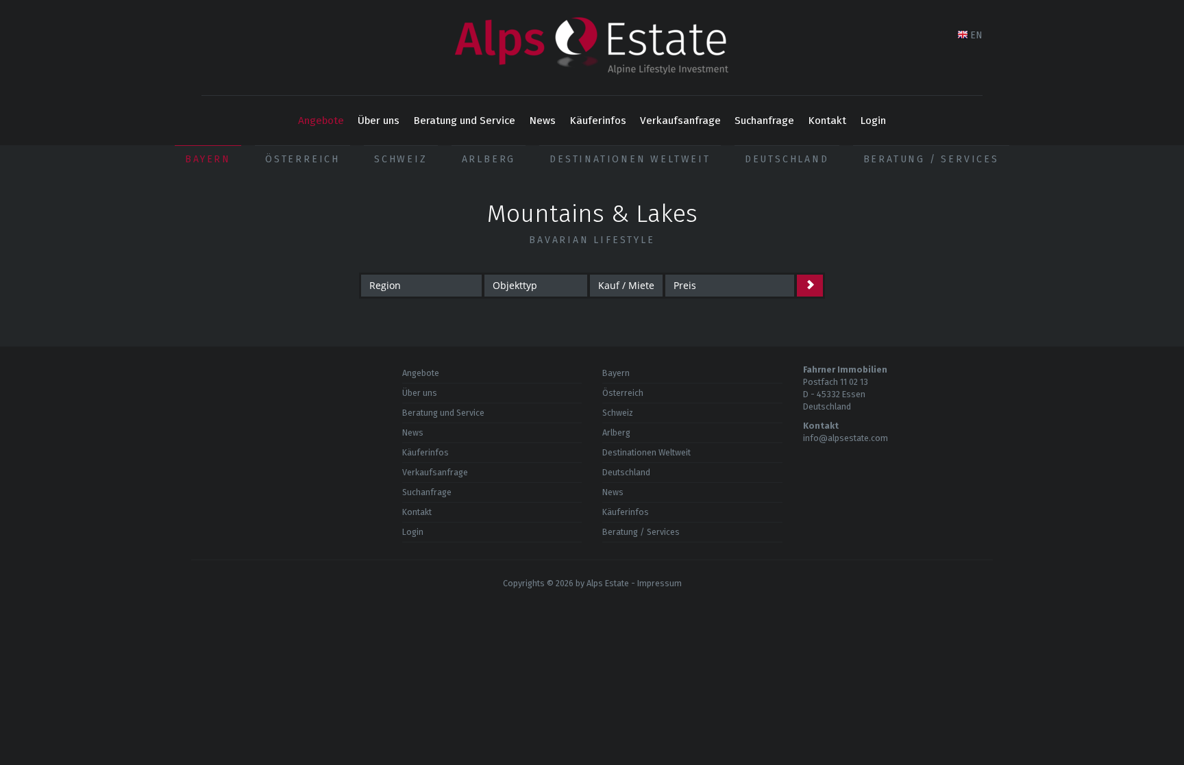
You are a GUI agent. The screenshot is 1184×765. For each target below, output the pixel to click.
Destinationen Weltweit (630, 159)
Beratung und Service (464, 120)
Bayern (208, 159)
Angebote (321, 120)
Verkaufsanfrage (680, 120)
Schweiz (401, 159)
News (542, 120)
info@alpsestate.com (845, 438)
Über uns (378, 120)
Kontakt (827, 120)
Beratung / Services (931, 159)
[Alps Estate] (592, 48)
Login (873, 120)
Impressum (659, 583)
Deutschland (787, 159)
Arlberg (489, 159)
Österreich (302, 159)
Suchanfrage (764, 120)
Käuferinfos (597, 120)
